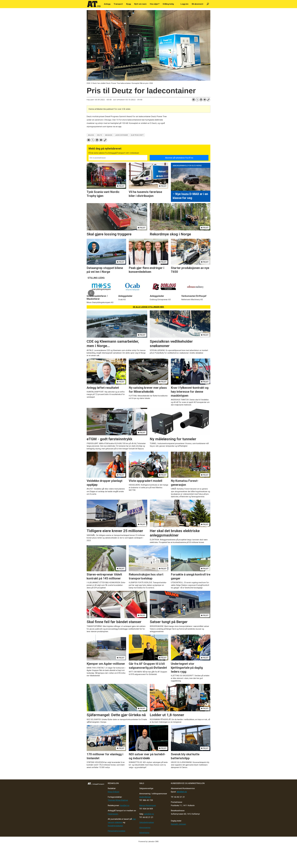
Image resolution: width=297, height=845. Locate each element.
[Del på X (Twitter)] (197, 99)
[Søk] (208, 4)
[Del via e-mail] (204, 99)
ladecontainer (121, 135)
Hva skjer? (154, 4)
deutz (99, 135)
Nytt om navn (140, 4)
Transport (118, 4)
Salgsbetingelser (146, 822)
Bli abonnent (197, 4)
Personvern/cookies (116, 831)
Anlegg (107, 4)
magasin (108, 135)
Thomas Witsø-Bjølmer (118, 800)
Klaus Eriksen (113, 792)
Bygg (128, 4)
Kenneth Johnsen (178, 824)
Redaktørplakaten (115, 826)
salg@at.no (149, 814)
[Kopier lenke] (208, 99)
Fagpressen (113, 814)
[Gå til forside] (93, 4)
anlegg (91, 135)
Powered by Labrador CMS (149, 842)
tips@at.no (124, 805)
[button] (91, 293)
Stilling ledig (168, 4)
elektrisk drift (137, 135)
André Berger (145, 797)
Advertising (144, 832)
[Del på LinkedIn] (201, 99)
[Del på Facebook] (193, 99)
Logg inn (184, 4)
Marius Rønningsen (147, 805)
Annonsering (144, 827)
